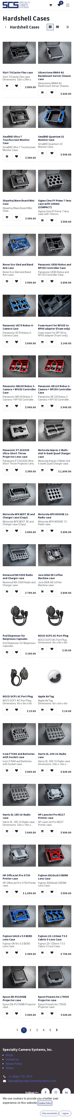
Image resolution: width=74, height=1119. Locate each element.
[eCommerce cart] (50, 5)
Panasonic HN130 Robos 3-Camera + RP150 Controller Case (19, 389)
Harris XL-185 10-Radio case (17, 816)
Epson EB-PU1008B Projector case (14, 998)
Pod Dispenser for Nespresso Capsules (15, 637)
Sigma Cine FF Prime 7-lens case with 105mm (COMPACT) (54, 204)
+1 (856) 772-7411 (20, 1076)
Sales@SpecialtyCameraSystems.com (32, 1081)
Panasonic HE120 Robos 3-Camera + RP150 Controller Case (54, 389)
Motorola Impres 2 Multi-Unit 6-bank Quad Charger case (54, 453)
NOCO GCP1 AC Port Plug (18, 696)
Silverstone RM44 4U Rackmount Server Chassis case (54, 76)
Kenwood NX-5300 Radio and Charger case (18, 576)
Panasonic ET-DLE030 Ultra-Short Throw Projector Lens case (16, 453)
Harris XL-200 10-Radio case (52, 755)
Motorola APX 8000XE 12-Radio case (53, 515)
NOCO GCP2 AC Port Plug (53, 635)
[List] (57, 27)
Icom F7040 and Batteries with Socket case (19, 755)
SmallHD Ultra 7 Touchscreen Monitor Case (16, 140)
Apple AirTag (46, 696)
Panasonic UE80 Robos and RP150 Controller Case (54, 266)
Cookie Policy (45, 1103)
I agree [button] (65, 1113)
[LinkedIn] (66, 1092)
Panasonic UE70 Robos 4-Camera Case (18, 327)
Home (9, 1055)
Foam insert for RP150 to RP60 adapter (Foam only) (54, 327)
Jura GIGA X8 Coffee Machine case (50, 576)
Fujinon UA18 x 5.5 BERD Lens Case (17, 937)
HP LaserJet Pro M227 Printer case (51, 816)
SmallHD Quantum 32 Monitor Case (51, 138)
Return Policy (14, 1063)
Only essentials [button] (49, 1113)
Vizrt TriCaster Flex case (18, 72)
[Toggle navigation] (67, 5)
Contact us (12, 1059)
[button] (7, 86)
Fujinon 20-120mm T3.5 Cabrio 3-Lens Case (52, 937)
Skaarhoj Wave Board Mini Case (18, 202)
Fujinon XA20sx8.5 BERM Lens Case (53, 876)
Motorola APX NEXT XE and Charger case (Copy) (19, 515)
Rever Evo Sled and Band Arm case (18, 266)
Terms (9, 1068)
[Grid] (50, 27)
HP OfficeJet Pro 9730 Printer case (16, 876)
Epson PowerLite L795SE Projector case (53, 998)
